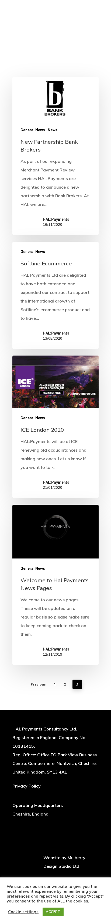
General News (32, 130)
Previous (38, 684)
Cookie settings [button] (23, 911)
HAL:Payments (56, 219)
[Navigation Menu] (96, 6)
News (52, 130)
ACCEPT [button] (53, 911)
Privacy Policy (26, 786)
